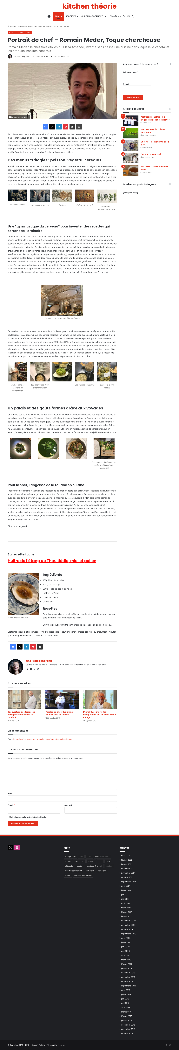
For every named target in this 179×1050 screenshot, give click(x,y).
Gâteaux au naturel (151, 154)
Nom (10, 793)
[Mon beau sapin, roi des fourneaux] (130, 133)
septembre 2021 (128, 881)
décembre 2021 (128, 868)
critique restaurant (102, 856)
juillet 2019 (126, 994)
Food (57, 16)
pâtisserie (69, 866)
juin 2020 (125, 947)
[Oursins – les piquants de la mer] (130, 145)
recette (79, 866)
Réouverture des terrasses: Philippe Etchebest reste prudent (22, 715)
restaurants (102, 871)
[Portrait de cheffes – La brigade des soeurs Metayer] (130, 120)
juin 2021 (125, 895)
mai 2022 (125, 855)
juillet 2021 (126, 890)
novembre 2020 (128, 925)
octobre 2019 (127, 981)
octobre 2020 (127, 929)
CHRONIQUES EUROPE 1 (92, 16)
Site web (68, 805)
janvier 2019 (126, 1020)
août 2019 (125, 990)
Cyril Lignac (79, 861)
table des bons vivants (83, 875)
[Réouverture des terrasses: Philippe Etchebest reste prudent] (24, 699)
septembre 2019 (128, 986)
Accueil (12, 26)
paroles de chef (24, 32)
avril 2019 (125, 1007)
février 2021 (126, 912)
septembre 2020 (128, 934)
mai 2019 (125, 1003)
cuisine (68, 861)
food (20, 26)
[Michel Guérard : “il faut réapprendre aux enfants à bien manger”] (100, 699)
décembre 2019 (128, 973)
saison (67, 875)
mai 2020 (125, 951)
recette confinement (94, 866)
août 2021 (125, 886)
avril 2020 (125, 955)
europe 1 (91, 861)
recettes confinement (73, 871)
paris (108, 861)
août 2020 (126, 938)
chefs (89, 856)
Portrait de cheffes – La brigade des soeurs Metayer (155, 118)
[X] (34, 669)
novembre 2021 (128, 873)
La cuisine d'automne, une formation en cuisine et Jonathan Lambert (43, 739)
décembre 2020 (128, 921)
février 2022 (126, 860)
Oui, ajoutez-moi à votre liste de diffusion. (29, 817)
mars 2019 (126, 1012)
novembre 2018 (128, 1029)
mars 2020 (126, 960)
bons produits (70, 856)
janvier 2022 (126, 864)
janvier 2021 (126, 916)
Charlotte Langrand (21, 56)
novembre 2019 (128, 977)
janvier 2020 (127, 968)
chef (81, 856)
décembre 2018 (128, 1025)
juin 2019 (125, 999)
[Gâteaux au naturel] (130, 158)
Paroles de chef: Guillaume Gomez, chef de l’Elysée (59, 713)
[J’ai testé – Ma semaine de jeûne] (130, 170)
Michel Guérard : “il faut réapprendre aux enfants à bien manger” (99, 715)
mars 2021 (126, 908)
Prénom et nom (130, 72)
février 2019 (126, 1016)
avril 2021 (125, 903)
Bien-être (114, 16)
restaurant (90, 871)
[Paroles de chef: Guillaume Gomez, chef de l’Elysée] (62, 699)
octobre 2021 (127, 877)
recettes (109, 866)
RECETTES (71, 16)
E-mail (11, 805)
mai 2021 (125, 899)
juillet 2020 (126, 942)
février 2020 (126, 964)
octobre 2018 (127, 1033)
